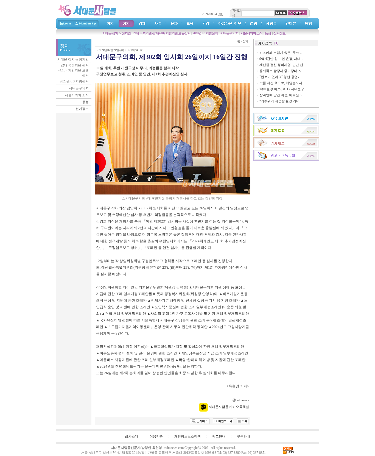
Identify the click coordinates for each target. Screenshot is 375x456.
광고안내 (218, 436)
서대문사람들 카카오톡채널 (228, 407)
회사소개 (131, 436)
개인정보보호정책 (187, 436)
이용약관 (156, 436)
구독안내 (243, 436)
